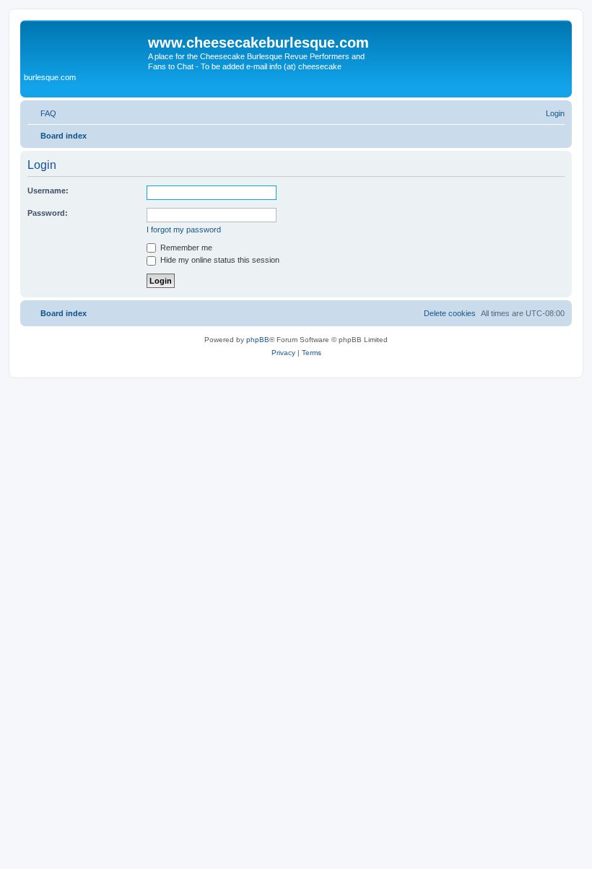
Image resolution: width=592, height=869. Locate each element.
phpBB (257, 340)
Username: (48, 190)
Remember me (185, 247)
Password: (47, 213)
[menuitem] (41, 113)
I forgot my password (184, 229)
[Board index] (86, 47)
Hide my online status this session (218, 260)
